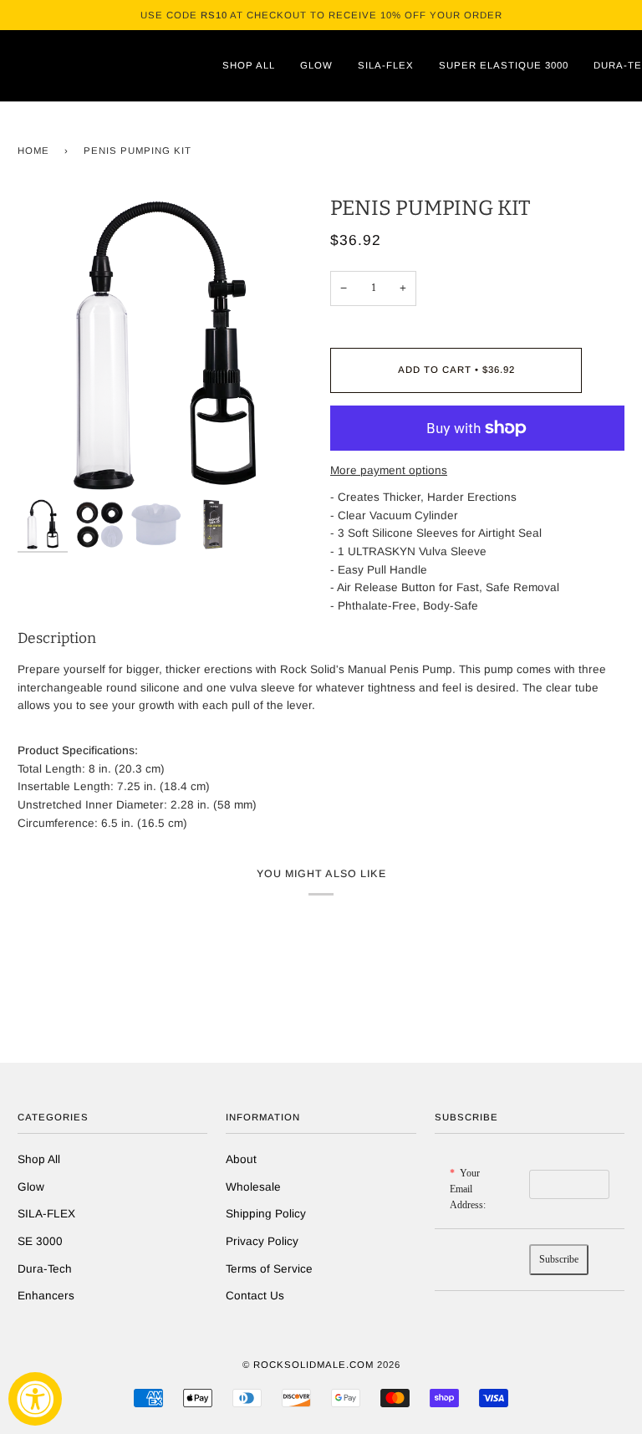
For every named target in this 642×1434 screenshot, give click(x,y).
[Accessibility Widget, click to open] (35, 1399)
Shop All (39, 1159)
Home (33, 150)
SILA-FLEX (46, 1213)
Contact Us (255, 1295)
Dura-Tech (45, 1269)
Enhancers (46, 1295)
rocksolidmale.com (313, 1365)
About (241, 1159)
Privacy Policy (262, 1241)
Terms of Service (269, 1269)
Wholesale (253, 1187)
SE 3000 (40, 1241)
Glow (31, 1187)
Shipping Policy (266, 1213)
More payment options (388, 470)
